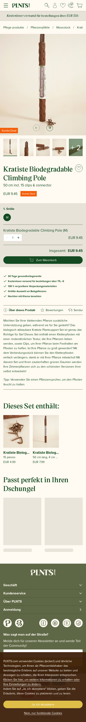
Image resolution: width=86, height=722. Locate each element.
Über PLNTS (12, 601)
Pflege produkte (13, 27)
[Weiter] (49, 127)
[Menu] (5, 5)
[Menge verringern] (7, 237)
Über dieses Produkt (22, 310)
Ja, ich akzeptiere (43, 704)
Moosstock (63, 27)
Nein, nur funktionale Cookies (43, 713)
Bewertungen (54, 310)
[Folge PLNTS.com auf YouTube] (67, 623)
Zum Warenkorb (46, 260)
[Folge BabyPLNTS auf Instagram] (19, 623)
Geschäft (10, 585)
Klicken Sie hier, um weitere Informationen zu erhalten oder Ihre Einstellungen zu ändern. (41, 681)
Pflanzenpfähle (40, 27)
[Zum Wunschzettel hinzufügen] (79, 168)
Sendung (79, 310)
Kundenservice (14, 593)
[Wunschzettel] (63, 5)
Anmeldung (12, 609)
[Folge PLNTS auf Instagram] (7, 623)
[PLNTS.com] (21, 5)
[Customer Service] (71, 5)
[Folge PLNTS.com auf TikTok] (78, 623)
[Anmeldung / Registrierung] (55, 5)
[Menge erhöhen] (18, 237)
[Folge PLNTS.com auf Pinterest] (55, 623)
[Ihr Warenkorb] (79, 5)
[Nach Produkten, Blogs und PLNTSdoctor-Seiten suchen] (47, 5)
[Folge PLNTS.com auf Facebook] (43, 623)
